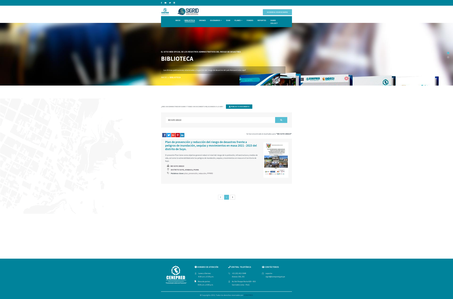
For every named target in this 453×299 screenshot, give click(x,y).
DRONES (202, 20)
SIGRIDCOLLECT (274, 21)
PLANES (238, 20)
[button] (448, 53)
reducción (202, 173)
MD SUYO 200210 (177, 166)
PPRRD (210, 173)
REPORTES (262, 20)
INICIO (177, 20)
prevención (193, 173)
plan (186, 173)
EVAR (228, 20)
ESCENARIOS (215, 20)
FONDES (250, 20)
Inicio (164, 77)
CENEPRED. (248, 295)
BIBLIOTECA (190, 20)
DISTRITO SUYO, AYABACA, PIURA (185, 169)
